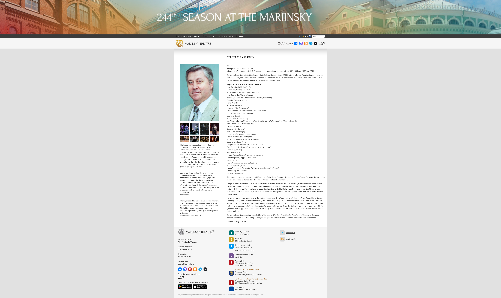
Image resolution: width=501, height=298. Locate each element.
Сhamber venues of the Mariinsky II (244, 255)
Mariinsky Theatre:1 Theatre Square (242, 232)
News (231, 36)
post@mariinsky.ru (185, 249)
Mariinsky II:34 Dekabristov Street (243, 239)
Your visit (196, 36)
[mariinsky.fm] (283, 239)
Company (206, 36)
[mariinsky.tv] (283, 232)
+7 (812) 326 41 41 (185, 256)
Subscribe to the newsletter (189, 274)
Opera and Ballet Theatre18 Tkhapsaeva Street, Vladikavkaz (248, 282)
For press (240, 36)
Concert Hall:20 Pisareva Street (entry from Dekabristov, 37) (245, 263)
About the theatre (220, 36)
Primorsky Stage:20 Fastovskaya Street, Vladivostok (246, 273)
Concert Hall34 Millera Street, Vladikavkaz (246, 289)
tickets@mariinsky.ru (186, 264)
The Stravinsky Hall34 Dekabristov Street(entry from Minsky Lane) (244, 248)
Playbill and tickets (183, 36)
